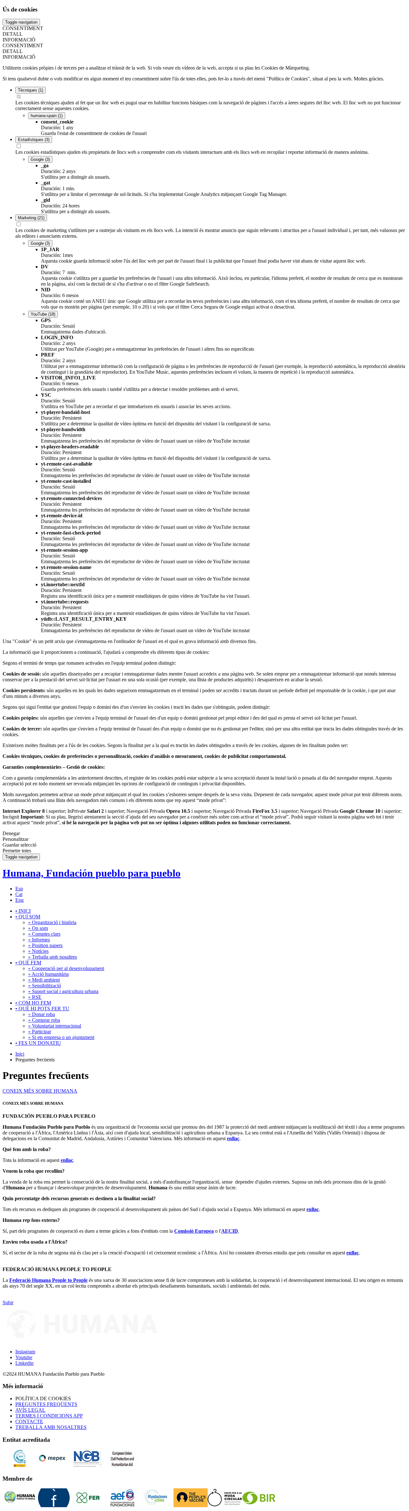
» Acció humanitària (48, 974)
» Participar (39, 1031)
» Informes (39, 939)
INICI (23, 911)
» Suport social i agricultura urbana (63, 991)
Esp (19, 888)
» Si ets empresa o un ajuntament (61, 1037)
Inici (19, 1054)
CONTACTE (29, 1421)
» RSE (35, 997)
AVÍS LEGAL (30, 1410)
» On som (38, 928)
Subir (8, 1302)
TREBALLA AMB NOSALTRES (51, 1427)
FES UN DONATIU (38, 1043)
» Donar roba (41, 1014)
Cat (18, 894)
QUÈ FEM (28, 962)
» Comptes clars (44, 934)
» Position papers (45, 945)
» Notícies (38, 951)
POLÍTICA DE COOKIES (43, 1398)
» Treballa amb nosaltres (52, 957)
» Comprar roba (44, 1020)
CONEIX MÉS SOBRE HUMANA (40, 1091)
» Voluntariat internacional (54, 1026)
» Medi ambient (44, 980)
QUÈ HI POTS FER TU (42, 1008)
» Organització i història (52, 922)
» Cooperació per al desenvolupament (66, 968)
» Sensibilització (44, 985)
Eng (19, 900)
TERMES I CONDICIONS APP (49, 1415)
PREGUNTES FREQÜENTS (46, 1404)
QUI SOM (27, 916)
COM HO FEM (33, 1003)
